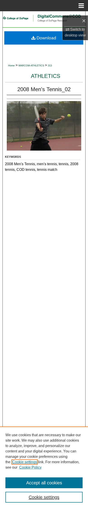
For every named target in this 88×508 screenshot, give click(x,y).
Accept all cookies (44, 482)
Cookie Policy (30, 467)
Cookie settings (24, 462)
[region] (44, 467)
